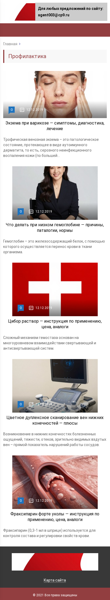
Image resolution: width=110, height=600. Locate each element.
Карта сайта (55, 580)
